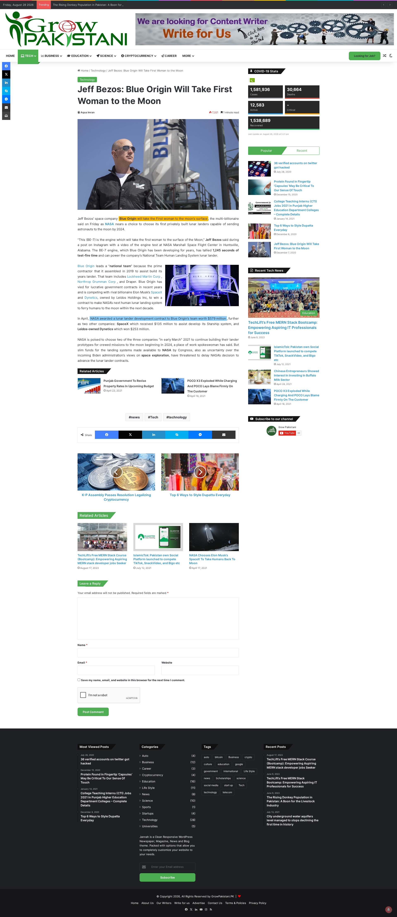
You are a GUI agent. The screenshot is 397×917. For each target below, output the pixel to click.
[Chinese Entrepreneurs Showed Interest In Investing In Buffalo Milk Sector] (259, 376)
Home (10, 55)
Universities (150, 826)
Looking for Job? (364, 55)
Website (166, 662)
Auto (145, 755)
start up (228, 785)
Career (170, 55)
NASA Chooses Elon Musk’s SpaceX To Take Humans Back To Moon (212, 559)
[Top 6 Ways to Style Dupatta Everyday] (259, 231)
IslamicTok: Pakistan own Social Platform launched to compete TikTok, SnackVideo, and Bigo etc (156, 559)
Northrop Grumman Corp (97, 282)
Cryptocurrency (138, 55)
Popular (266, 151)
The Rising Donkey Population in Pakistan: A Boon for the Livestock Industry (102, 4)
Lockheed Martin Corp (144, 276)
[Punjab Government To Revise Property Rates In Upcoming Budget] (89, 386)
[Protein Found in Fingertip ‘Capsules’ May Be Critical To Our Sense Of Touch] (259, 187)
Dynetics (91, 298)
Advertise (199, 903)
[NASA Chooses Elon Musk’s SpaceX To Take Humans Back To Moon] (214, 537)
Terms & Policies (235, 903)
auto (206, 757)
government (211, 771)
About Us (147, 903)
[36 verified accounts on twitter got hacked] (259, 169)
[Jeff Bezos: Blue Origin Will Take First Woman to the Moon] (259, 249)
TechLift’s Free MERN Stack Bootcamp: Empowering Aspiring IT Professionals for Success (282, 327)
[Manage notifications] (388, 909)
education (223, 764)
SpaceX (156, 292)
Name (82, 645)
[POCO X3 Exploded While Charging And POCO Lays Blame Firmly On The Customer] (172, 386)
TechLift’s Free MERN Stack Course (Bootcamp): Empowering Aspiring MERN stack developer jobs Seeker (102, 559)
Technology (98, 70)
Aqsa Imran (87, 112)
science (241, 778)
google (239, 764)
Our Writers (164, 903)
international (231, 771)
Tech (28, 55)
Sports (146, 807)
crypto (248, 757)
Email (82, 662)
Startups (147, 813)
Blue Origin (86, 266)
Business (51, 55)
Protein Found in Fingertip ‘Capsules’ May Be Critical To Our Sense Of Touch (294, 186)
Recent (302, 151)
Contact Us (215, 903)
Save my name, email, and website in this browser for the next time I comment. (133, 680)
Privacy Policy (257, 903)
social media (211, 785)
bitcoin (219, 757)
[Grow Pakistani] (66, 29)
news (135, 417)
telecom (227, 792)
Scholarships (223, 778)
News (145, 794)
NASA (109, 224)
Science (106, 55)
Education (79, 55)
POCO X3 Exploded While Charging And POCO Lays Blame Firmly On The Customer (212, 386)
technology (178, 417)
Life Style (148, 787)
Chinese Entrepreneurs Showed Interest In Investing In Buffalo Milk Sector (296, 375)
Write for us (182, 903)
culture (208, 764)
